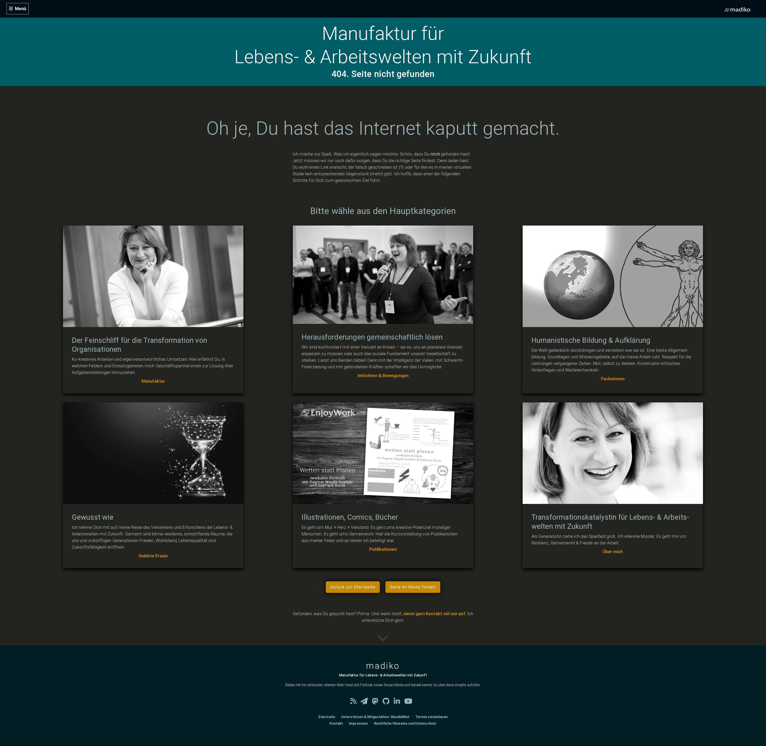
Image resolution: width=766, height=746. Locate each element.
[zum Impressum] (383, 642)
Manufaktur (153, 381)
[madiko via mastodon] (377, 703)
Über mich (613, 551)
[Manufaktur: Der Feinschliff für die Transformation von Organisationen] (153, 323)
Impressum (358, 723)
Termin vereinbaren (431, 717)
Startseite (326, 717)
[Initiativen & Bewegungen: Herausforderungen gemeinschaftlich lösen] (383, 320)
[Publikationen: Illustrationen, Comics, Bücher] (383, 500)
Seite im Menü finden (413, 586)
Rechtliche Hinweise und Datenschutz (405, 723)
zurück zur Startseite (352, 586)
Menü (20, 8)
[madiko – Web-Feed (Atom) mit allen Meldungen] (355, 703)
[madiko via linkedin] (399, 703)
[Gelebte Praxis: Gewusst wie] (153, 500)
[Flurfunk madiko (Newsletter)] (366, 703)
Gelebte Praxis (153, 555)
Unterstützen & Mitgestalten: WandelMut (375, 717)
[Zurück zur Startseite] (2, 3)
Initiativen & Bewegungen (383, 375)
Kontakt (336, 723)
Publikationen (383, 549)
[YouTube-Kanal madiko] (410, 703)
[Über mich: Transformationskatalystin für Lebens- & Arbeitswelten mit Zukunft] (613, 500)
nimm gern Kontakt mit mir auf (434, 613)
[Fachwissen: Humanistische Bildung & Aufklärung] (613, 323)
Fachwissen (613, 378)
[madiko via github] (388, 703)
